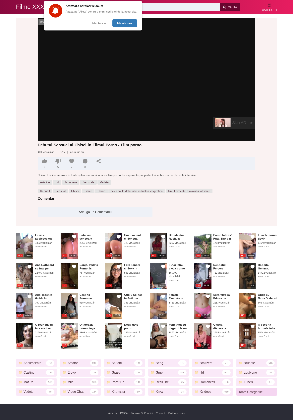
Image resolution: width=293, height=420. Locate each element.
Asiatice (45, 182)
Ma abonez (124, 23)
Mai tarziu (99, 23)
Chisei (75, 191)
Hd (57, 182)
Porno (101, 191)
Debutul (45, 191)
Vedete (104, 182)
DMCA (124, 413)
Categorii (269, 10)
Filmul (88, 191)
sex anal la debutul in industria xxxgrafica (137, 191)
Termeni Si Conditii (142, 413)
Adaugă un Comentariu (95, 212)
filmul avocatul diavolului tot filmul (189, 191)
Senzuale (88, 182)
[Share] (98, 161)
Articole (112, 413)
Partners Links (176, 413)
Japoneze (71, 182)
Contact (160, 413)
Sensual (60, 191)
